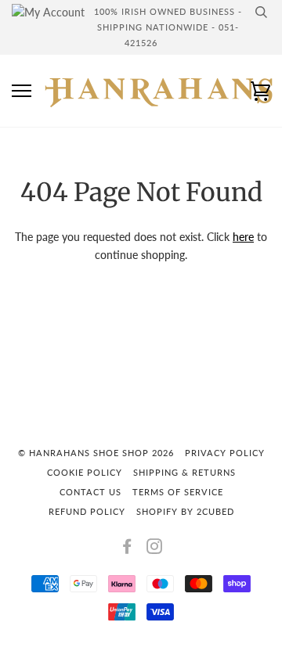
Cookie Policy (84, 472)
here (243, 236)
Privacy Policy (225, 453)
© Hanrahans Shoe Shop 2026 (96, 453)
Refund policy (87, 511)
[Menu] (21, 91)
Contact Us (90, 492)
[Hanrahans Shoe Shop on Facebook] (127, 549)
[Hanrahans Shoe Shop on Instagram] (154, 549)
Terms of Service (177, 492)
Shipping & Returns (184, 472)
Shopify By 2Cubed (185, 511)
